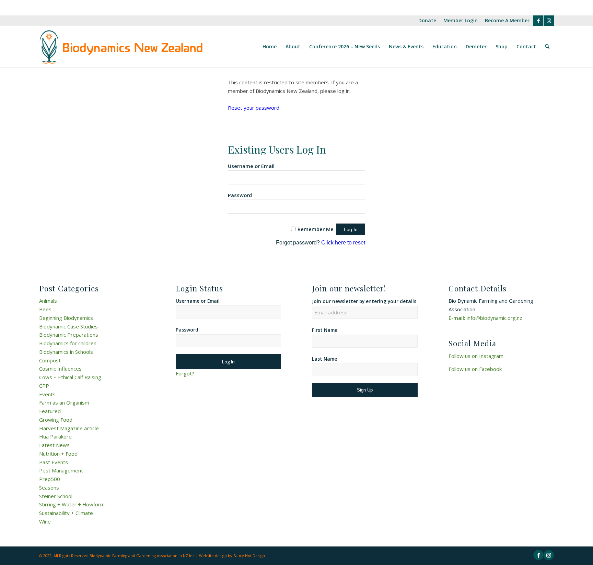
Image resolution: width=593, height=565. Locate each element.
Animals (48, 300)
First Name (324, 330)
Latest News (54, 445)
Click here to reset (343, 242)
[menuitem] (427, 21)
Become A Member (507, 20)
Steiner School (55, 496)
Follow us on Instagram (476, 355)
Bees (45, 309)
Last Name (324, 359)
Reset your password (253, 107)
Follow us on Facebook (475, 368)
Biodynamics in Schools (66, 351)
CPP (44, 385)
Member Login (460, 20)
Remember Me (316, 229)
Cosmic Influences (60, 368)
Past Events (53, 462)
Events (47, 394)
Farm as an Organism (64, 402)
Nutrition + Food (58, 453)
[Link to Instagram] (549, 20)
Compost (50, 360)
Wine (45, 521)
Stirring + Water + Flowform (72, 504)
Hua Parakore (55, 436)
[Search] (547, 46)
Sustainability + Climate (66, 512)
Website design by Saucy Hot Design (232, 555)
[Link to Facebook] (538, 20)
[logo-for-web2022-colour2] (120, 46)
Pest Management (61, 470)
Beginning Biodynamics (66, 317)
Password (240, 195)
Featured (50, 411)
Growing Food (55, 419)
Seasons (49, 487)
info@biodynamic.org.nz (494, 317)
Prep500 (49, 479)
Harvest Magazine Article (69, 428)
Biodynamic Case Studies (68, 326)
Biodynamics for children (67, 343)
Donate (427, 20)
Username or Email (251, 166)
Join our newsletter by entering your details (364, 301)
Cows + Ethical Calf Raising (70, 377)
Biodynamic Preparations (68, 334)
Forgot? (185, 373)
